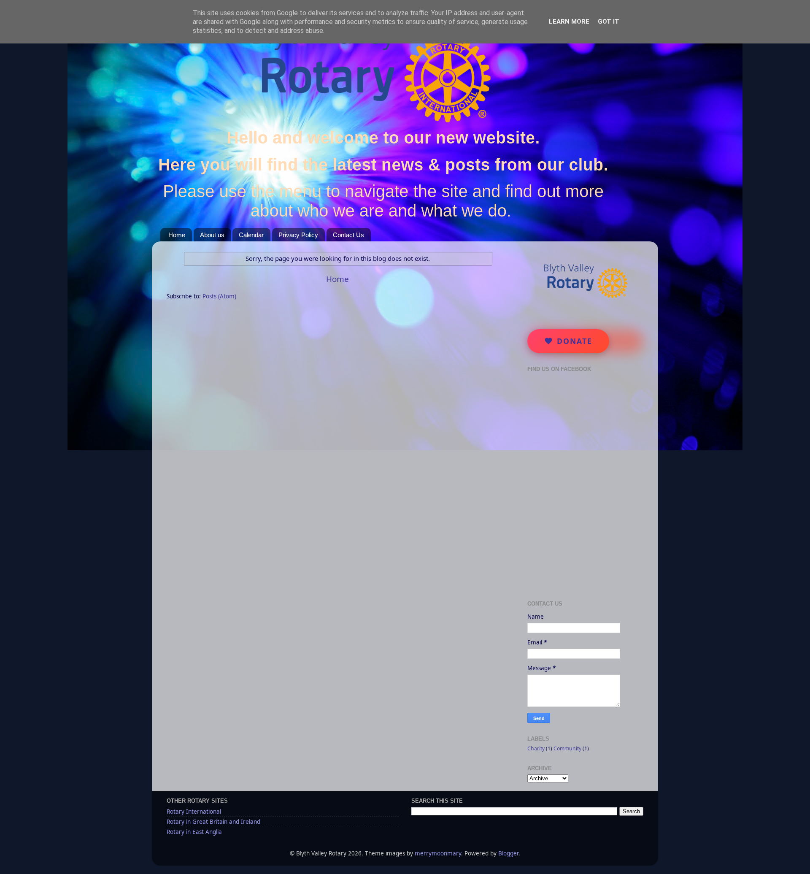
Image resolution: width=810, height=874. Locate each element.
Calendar (251, 234)
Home (176, 234)
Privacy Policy (298, 234)
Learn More (569, 21)
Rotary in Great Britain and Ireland (213, 821)
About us (212, 234)
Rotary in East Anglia (194, 832)
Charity (536, 748)
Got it (608, 21)
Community (567, 748)
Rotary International (194, 811)
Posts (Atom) (219, 296)
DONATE (574, 341)
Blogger (508, 853)
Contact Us (348, 234)
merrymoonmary (438, 853)
